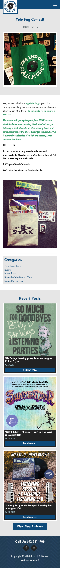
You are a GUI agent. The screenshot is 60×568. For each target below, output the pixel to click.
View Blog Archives (30, 526)
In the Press (10, 273)
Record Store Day (13, 281)
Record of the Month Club (18, 277)
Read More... (30, 370)
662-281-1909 (36, 541)
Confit (36, 560)
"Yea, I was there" (13, 266)
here (18, 139)
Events (7, 270)
